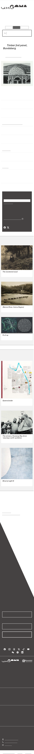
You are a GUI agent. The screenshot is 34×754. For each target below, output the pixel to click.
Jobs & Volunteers (9, 753)
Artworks (6, 20)
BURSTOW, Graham (9, 440)
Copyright (28, 753)
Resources (24, 27)
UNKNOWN (6, 310)
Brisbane (5, 167)
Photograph (6, 150)
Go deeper (27, 20)
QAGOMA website (8, 698)
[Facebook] (5, 228)
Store (4, 700)
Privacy (19, 753)
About (20, 698)
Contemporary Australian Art (12, 124)
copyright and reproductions (11, 514)
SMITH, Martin (7, 338)
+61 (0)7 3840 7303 (11, 742)
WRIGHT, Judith (8, 484)
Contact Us (8, 745)
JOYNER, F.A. (7, 274)
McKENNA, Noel (8, 403)
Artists (16, 20)
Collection (14, 13)
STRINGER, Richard (13, 56)
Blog (19, 696)
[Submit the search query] (3, 33)
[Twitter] (8, 228)
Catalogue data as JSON (12, 219)
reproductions (6, 512)
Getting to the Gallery (11, 739)
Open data (5, 696)
